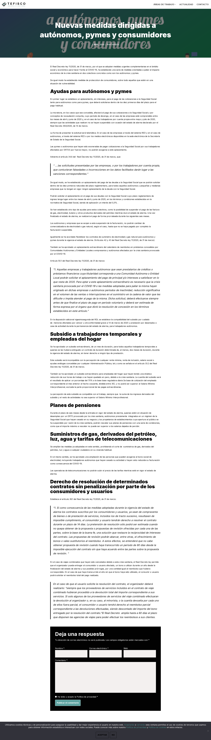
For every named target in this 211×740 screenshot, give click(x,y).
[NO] (208, 731)
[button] (175, 4)
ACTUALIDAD (186, 4)
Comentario (61, 660)
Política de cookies (157, 727)
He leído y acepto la (78, 697)
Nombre (59, 648)
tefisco (115, 44)
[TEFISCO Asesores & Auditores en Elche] (14, 4)
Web (126, 648)
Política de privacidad (87, 697)
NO (113, 735)
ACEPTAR (102, 735)
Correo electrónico (99, 648)
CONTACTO (203, 4)
